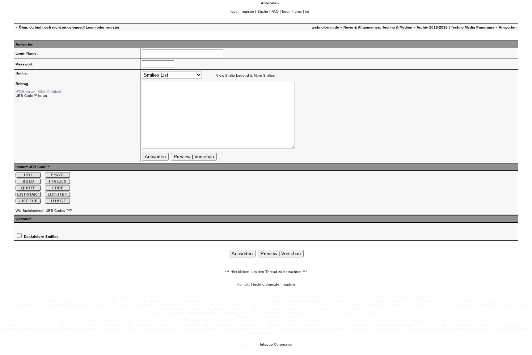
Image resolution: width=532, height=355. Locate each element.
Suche (262, 11)
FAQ (275, 11)
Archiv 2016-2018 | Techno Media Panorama (455, 27)
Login (91, 27)
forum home (292, 11)
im (307, 11)
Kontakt (243, 284)
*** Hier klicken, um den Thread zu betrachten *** (266, 272)
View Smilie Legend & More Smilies (245, 75)
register (248, 11)
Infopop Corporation (277, 344)
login (234, 11)
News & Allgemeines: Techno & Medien (377, 27)
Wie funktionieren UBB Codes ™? (44, 211)
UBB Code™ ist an (31, 96)
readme (289, 284)
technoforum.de (325, 27)
